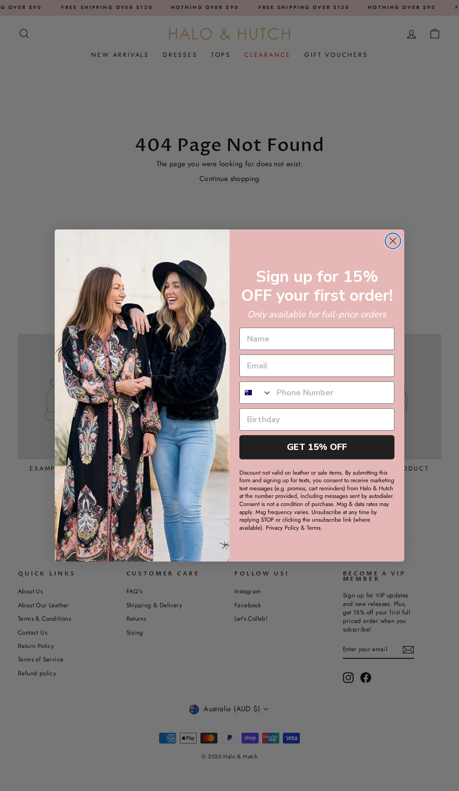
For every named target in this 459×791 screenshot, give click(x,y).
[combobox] (256, 392)
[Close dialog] (393, 241)
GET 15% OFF (317, 447)
